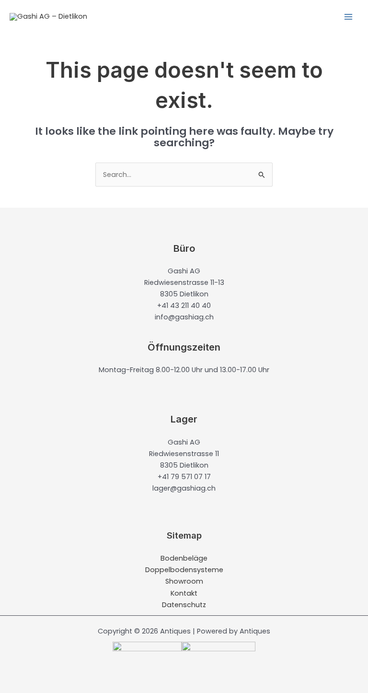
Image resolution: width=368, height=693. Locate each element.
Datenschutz (184, 605)
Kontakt (184, 593)
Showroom (184, 581)
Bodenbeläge (184, 558)
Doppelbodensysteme (184, 570)
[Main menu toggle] (348, 17)
